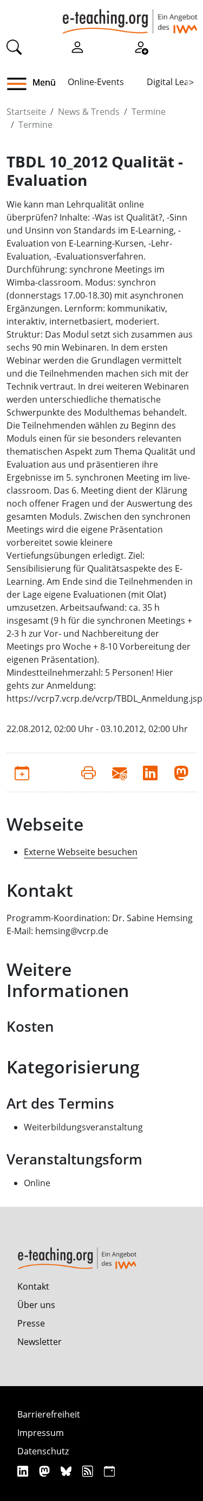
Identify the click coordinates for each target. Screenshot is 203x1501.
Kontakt (33, 1286)
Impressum (40, 1433)
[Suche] (14, 47)
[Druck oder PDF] (88, 772)
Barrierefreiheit (48, 1414)
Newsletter (39, 1342)
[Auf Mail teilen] (119, 772)
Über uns (36, 1305)
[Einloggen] (77, 47)
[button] (20, 84)
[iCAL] (109, 1471)
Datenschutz (43, 1451)
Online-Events (96, 82)
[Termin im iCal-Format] (21, 772)
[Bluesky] (67, 1471)
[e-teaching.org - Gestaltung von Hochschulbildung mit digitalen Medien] (130, 17)
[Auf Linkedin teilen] (150, 772)
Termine (149, 112)
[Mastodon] (46, 1471)
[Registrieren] (140, 47)
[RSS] (89, 1471)
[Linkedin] (24, 1471)
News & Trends (89, 112)
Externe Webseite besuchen (80, 852)
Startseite (26, 112)
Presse (31, 1323)
